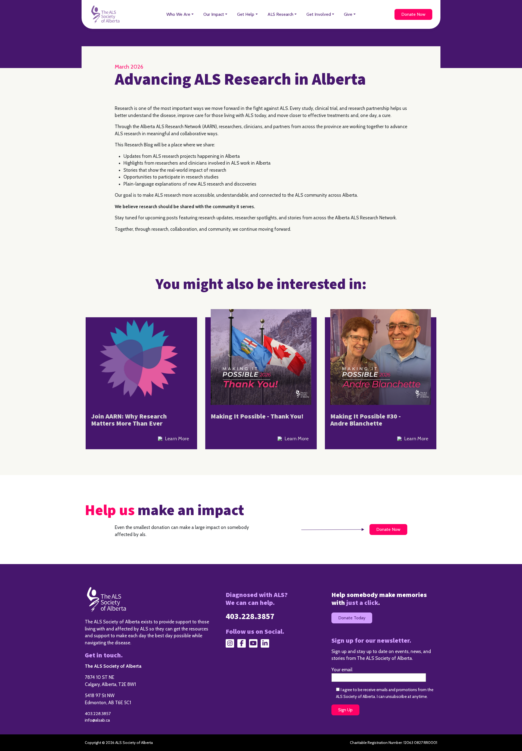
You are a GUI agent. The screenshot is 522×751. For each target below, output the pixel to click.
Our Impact (213, 14)
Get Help (245, 14)
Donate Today (351, 617)
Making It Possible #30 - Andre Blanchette (365, 420)
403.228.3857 (98, 713)
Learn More (177, 439)
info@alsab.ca (97, 720)
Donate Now (413, 14)
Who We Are (178, 14)
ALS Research (280, 14)
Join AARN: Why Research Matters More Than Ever (129, 420)
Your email (341, 669)
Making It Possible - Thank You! (257, 416)
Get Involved (318, 14)
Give (348, 14)
